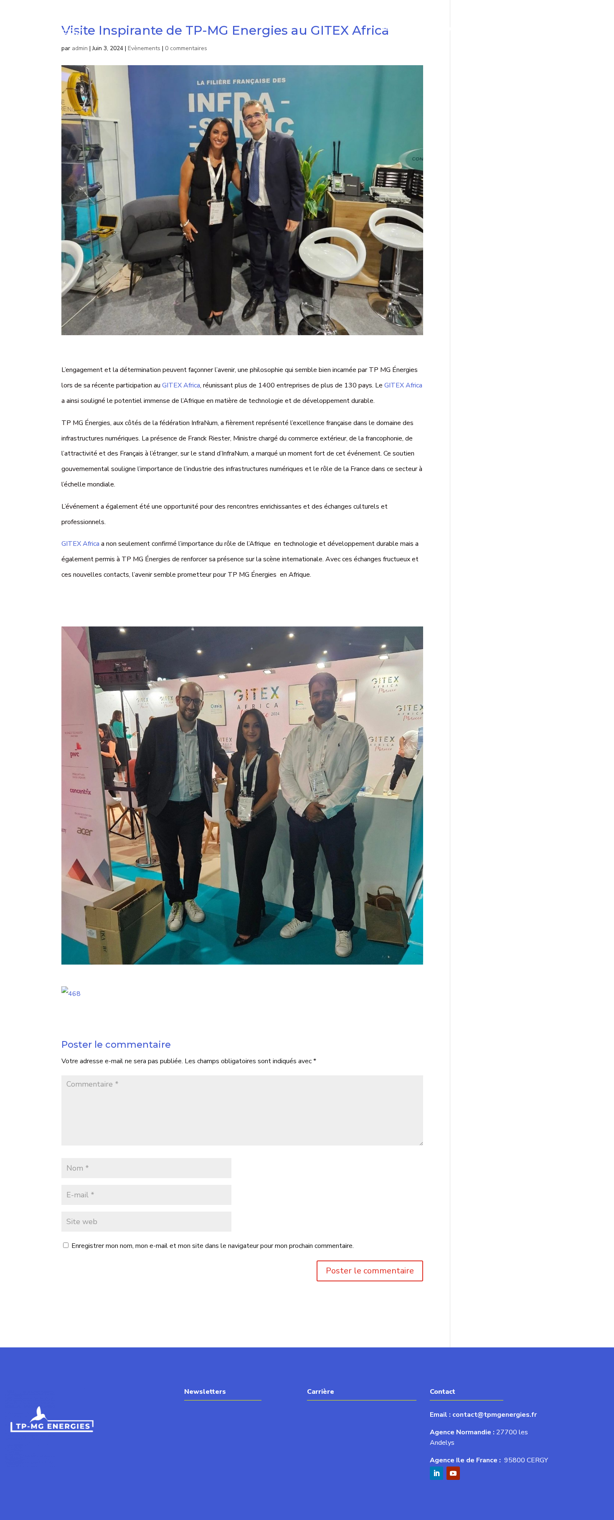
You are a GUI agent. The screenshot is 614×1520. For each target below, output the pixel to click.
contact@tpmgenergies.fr (494, 1414)
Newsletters (486, 28)
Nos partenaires (580, 28)
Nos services (435, 28)
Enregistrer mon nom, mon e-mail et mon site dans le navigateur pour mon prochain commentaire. (212, 1245)
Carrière (530, 28)
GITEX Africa (181, 385)
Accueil (392, 28)
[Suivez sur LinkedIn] (436, 1473)
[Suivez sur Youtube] (453, 1473)
